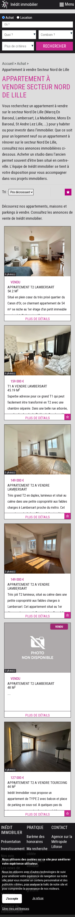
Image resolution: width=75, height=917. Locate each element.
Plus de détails (37, 319)
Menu (69, 4)
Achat (9, 17)
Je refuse (38, 898)
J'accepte (12, 898)
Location (25, 17)
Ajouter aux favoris (67, 417)
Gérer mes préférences (15, 908)
